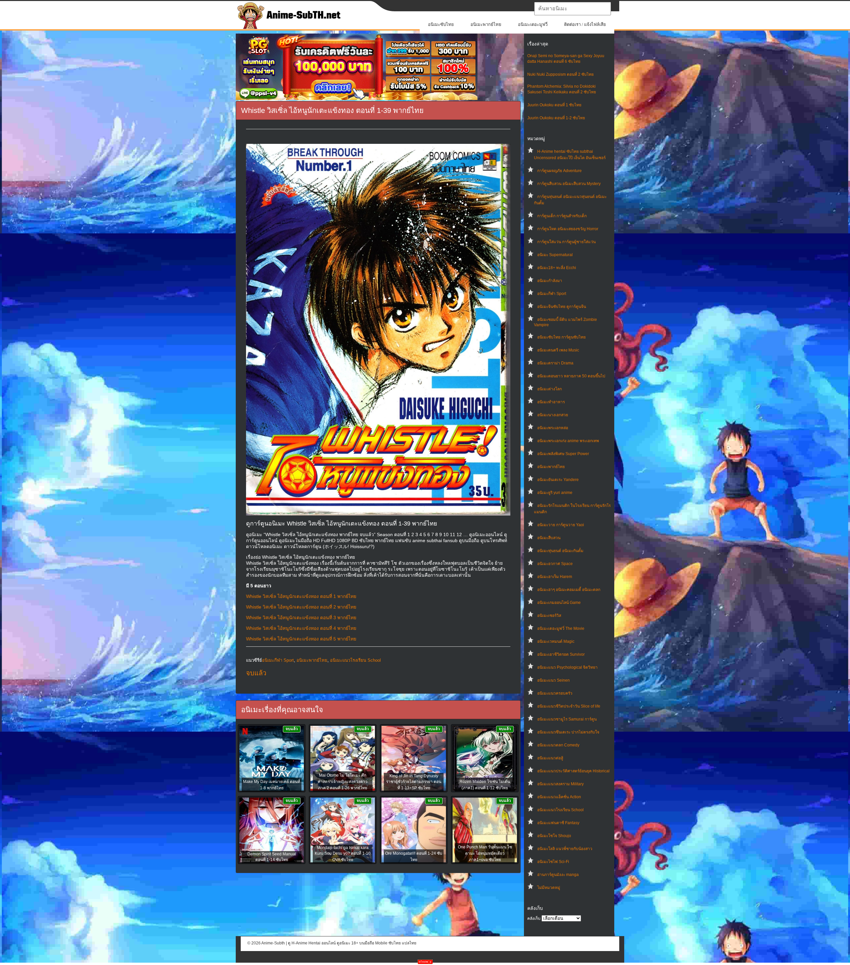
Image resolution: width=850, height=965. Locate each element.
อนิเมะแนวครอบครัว (554, 693)
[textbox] (572, 8)
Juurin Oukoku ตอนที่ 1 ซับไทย (554, 105)
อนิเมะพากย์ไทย (485, 24)
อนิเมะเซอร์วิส (549, 615)
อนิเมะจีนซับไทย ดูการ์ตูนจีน (561, 306)
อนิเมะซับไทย (441, 24)
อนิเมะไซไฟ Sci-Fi (553, 861)
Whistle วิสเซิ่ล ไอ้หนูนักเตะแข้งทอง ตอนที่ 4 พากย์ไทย (301, 628)
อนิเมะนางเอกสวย (552, 415)
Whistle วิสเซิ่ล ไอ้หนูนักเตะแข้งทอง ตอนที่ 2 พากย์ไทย (301, 607)
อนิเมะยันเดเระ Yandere (558, 479)
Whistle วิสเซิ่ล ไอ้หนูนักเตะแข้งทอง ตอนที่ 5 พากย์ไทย (301, 638)
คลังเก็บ (534, 918)
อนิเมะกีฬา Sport (551, 293)
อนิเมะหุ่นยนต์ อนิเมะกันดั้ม (560, 550)
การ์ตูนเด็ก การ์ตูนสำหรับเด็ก (562, 216)
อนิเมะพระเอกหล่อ (552, 428)
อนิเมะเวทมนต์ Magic (555, 641)
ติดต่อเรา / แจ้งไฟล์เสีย (585, 24)
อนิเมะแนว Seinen (553, 680)
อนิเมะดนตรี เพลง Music (558, 350)
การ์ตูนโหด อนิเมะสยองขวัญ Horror (567, 229)
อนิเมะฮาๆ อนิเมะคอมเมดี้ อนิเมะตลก (568, 589)
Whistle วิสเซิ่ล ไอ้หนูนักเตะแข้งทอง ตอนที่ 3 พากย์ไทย (301, 617)
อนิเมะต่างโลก (549, 389)
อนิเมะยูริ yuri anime (554, 492)
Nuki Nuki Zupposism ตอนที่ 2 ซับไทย (560, 74)
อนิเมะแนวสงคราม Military (560, 784)
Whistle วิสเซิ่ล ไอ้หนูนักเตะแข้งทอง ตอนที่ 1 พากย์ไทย (301, 596)
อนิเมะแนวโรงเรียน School (560, 810)
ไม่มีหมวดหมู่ (548, 887)
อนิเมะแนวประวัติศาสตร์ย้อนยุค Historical (573, 771)
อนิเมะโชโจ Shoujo (554, 835)
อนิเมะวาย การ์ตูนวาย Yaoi (560, 525)
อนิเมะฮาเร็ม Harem (554, 576)
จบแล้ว (256, 673)
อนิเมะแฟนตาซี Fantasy (558, 822)
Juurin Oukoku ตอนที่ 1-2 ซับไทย (556, 118)
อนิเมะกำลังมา (549, 280)
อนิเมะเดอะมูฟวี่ (533, 24)
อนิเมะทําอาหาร (551, 402)
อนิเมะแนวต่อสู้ (550, 758)
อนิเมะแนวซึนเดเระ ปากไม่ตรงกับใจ (568, 732)
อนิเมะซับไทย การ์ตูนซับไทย (561, 337)
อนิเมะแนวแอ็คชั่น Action (559, 797)
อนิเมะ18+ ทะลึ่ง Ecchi (556, 267)
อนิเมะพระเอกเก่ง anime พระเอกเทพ (568, 440)
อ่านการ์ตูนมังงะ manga (558, 874)
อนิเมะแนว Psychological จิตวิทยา (567, 667)
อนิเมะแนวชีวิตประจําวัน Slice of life (568, 706)
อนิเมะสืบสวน (548, 537)
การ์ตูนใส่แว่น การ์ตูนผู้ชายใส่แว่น (566, 242)
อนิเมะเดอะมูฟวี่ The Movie (560, 628)
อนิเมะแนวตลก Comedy (558, 745)
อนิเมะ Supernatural (555, 254)
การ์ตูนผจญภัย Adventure (559, 170)
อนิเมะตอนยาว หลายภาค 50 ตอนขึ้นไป (571, 376)
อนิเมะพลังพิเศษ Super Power (563, 453)
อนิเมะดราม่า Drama (555, 363)
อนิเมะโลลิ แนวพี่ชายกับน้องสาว (564, 848)
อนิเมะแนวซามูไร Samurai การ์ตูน (567, 719)
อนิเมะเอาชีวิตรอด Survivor (561, 654)
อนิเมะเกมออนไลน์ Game (559, 602)
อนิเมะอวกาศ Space (555, 563)
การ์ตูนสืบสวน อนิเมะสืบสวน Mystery (569, 183)
